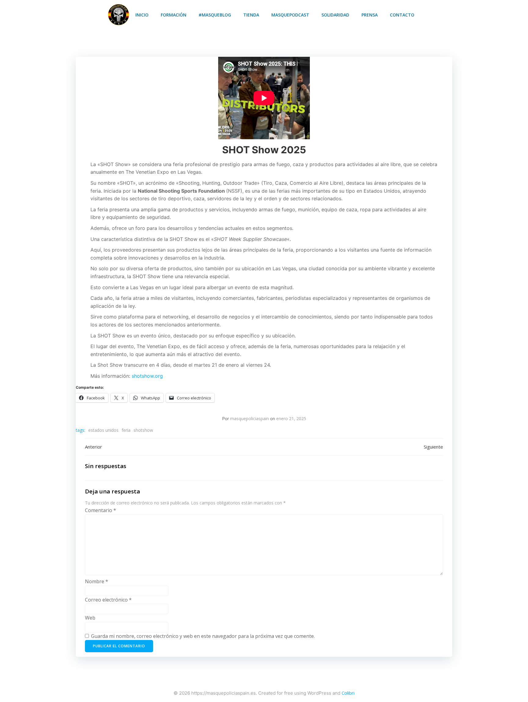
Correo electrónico (108, 599)
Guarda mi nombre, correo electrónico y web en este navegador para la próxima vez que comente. (203, 636)
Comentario (100, 510)
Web (90, 617)
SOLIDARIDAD (335, 15)
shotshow (143, 430)
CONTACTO (402, 15)
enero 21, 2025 (291, 418)
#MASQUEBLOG (215, 15)
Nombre (96, 581)
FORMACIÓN (173, 15)
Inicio (141, 15)
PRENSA (369, 15)
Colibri (348, 693)
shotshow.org (147, 376)
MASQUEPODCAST (290, 15)
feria (126, 430)
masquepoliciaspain (249, 418)
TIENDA (251, 15)
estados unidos (103, 430)
